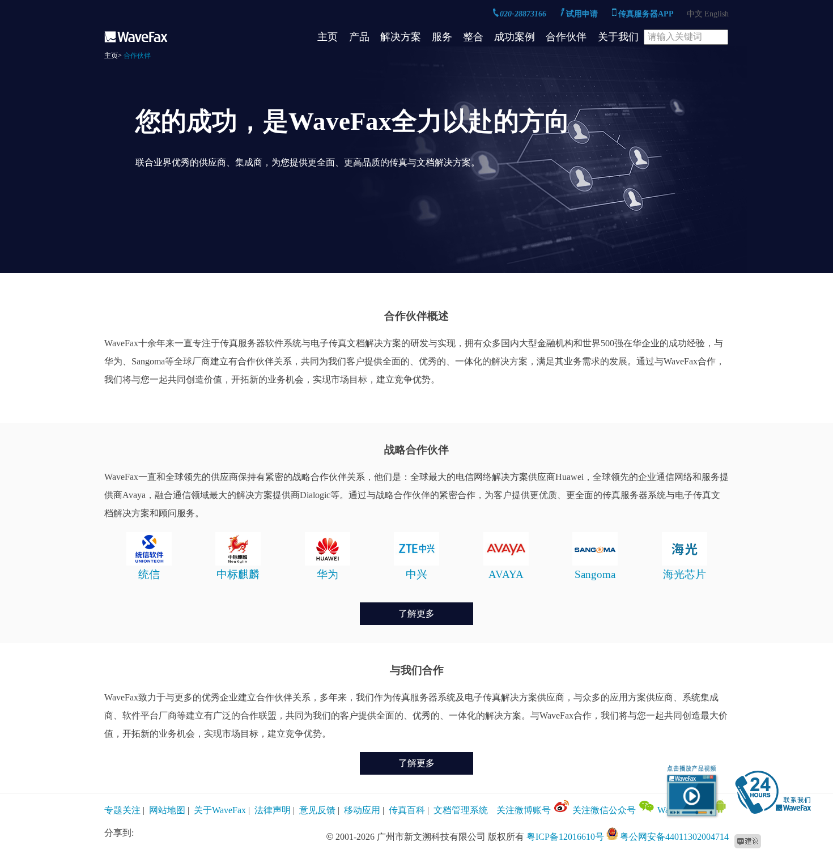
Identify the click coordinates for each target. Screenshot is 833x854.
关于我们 (618, 37)
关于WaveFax (220, 810)
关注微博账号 (524, 810)
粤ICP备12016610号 (565, 837)
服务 (442, 37)
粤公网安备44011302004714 (674, 837)
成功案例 (514, 37)
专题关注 (122, 810)
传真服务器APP (646, 14)
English (716, 14)
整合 (473, 37)
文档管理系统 (461, 810)
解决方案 (400, 37)
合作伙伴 (566, 37)
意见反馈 (317, 810)
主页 (327, 37)
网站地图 (167, 810)
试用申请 (583, 14)
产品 (359, 37)
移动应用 (362, 810)
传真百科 (407, 810)
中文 (695, 14)
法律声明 (272, 810)
